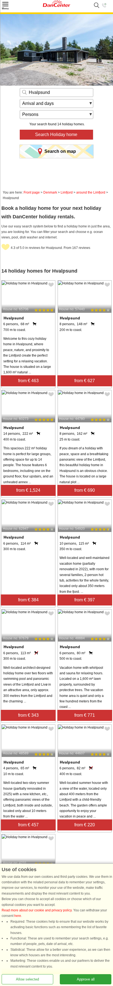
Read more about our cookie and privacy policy (37, 910)
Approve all (86, 979)
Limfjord (67, 192)
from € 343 (28, 715)
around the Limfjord (90, 192)
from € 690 (84, 490)
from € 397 (84, 599)
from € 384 (28, 599)
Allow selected (27, 979)
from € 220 (84, 824)
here (17, 916)
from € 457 (28, 824)
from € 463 (28, 380)
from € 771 (84, 715)
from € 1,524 (28, 490)
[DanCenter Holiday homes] (56, 6)
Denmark (50, 192)
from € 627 (84, 380)
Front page (32, 192)
